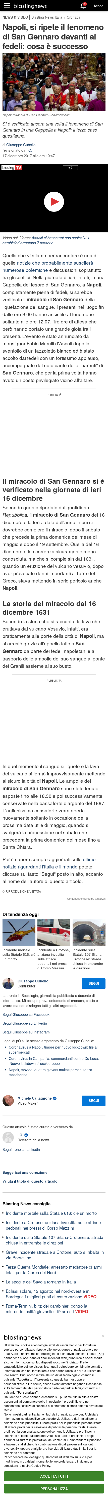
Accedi (99, 5)
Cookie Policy (40, 1465)
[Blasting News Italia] (30, 6)
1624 (100, 1353)
